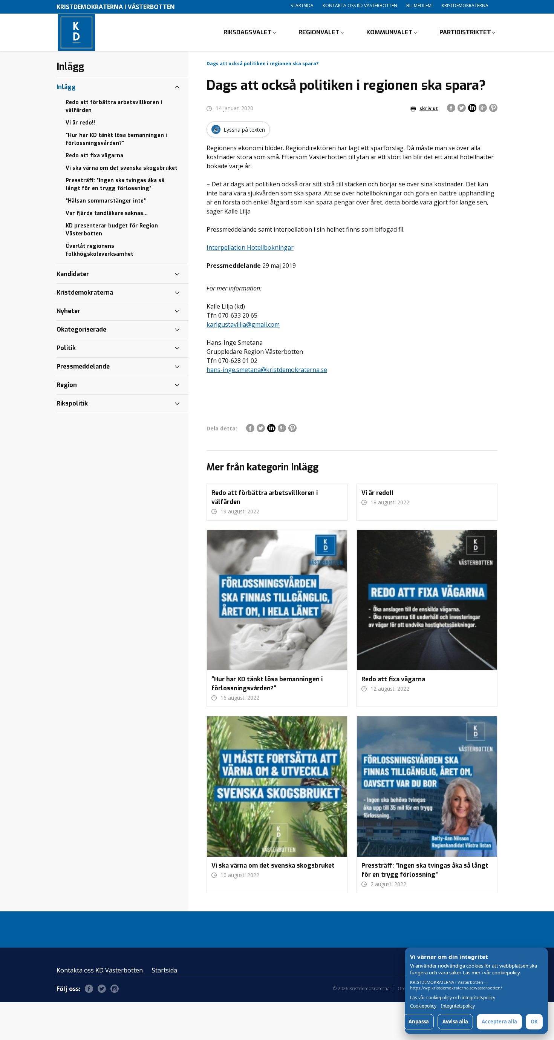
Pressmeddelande (83, 366)
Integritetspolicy (458, 1006)
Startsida (302, 5)
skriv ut (428, 108)
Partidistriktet (465, 32)
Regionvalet (319, 32)
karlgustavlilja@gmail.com (243, 324)
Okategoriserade (81, 329)
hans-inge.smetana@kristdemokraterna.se (267, 370)
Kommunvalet (389, 32)
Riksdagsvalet (247, 32)
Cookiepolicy (423, 1006)
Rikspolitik (72, 403)
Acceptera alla (499, 1021)
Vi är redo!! (80, 122)
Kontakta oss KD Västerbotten (360, 5)
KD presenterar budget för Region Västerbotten (112, 229)
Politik (66, 348)
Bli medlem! (419, 5)
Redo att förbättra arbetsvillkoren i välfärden (114, 106)
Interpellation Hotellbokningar (250, 247)
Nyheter (68, 311)
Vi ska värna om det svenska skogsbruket (122, 168)
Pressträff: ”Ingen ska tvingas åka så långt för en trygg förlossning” (115, 184)
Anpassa (419, 1021)
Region (67, 385)
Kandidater (73, 274)
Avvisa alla (455, 1021)
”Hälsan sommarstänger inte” (106, 200)
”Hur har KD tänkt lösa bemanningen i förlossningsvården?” (116, 139)
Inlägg (66, 87)
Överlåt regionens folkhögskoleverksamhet (99, 250)
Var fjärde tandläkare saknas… (107, 213)
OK (534, 1021)
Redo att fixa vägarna (94, 155)
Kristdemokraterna (465, 5)
